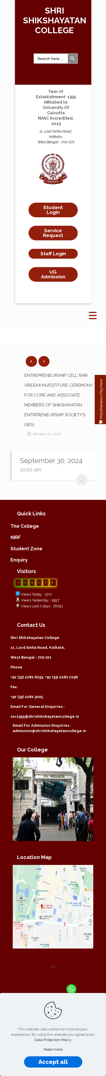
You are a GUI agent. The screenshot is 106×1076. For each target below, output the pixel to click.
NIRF (15, 537)
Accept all (53, 1062)
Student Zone (26, 548)
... (81, 479)
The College (24, 526)
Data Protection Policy (52, 1040)
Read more (53, 1049)
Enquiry (19, 560)
